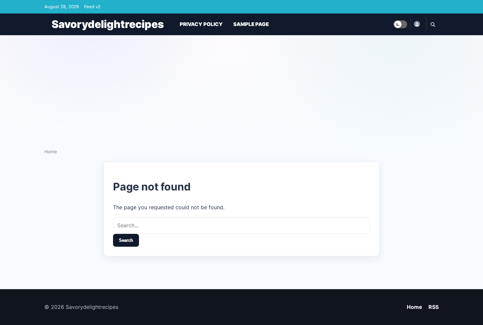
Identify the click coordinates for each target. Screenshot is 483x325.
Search (126, 240)
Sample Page (251, 24)
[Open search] (432, 24)
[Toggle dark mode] (400, 24)
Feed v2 (92, 6)
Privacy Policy (201, 24)
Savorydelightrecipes (108, 24)
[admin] (416, 24)
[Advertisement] (241, 89)
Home (50, 151)
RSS (433, 307)
